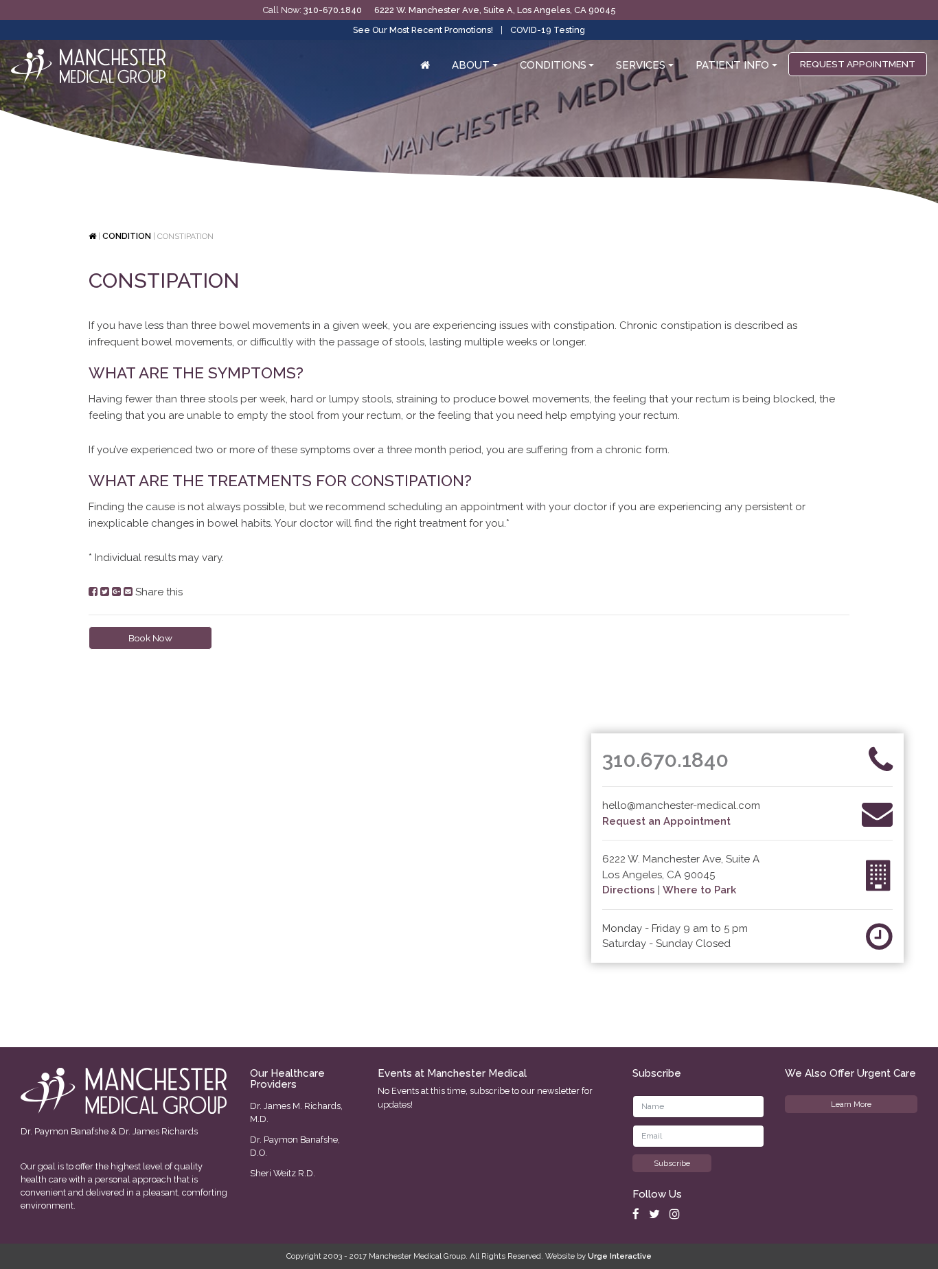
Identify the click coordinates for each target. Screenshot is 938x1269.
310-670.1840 (333, 10)
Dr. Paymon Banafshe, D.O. (295, 1146)
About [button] (471, 65)
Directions (628, 890)
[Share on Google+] (116, 592)
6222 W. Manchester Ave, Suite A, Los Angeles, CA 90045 (494, 10)
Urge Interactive (620, 1256)
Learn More (851, 1104)
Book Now (150, 637)
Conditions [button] (553, 65)
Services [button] (640, 65)
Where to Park (699, 890)
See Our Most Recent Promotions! (423, 30)
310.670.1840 (665, 760)
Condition (126, 236)
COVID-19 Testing (547, 30)
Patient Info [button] (732, 65)
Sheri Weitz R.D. (282, 1173)
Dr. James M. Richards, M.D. (296, 1112)
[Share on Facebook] (93, 592)
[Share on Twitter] (104, 592)
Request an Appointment (666, 821)
